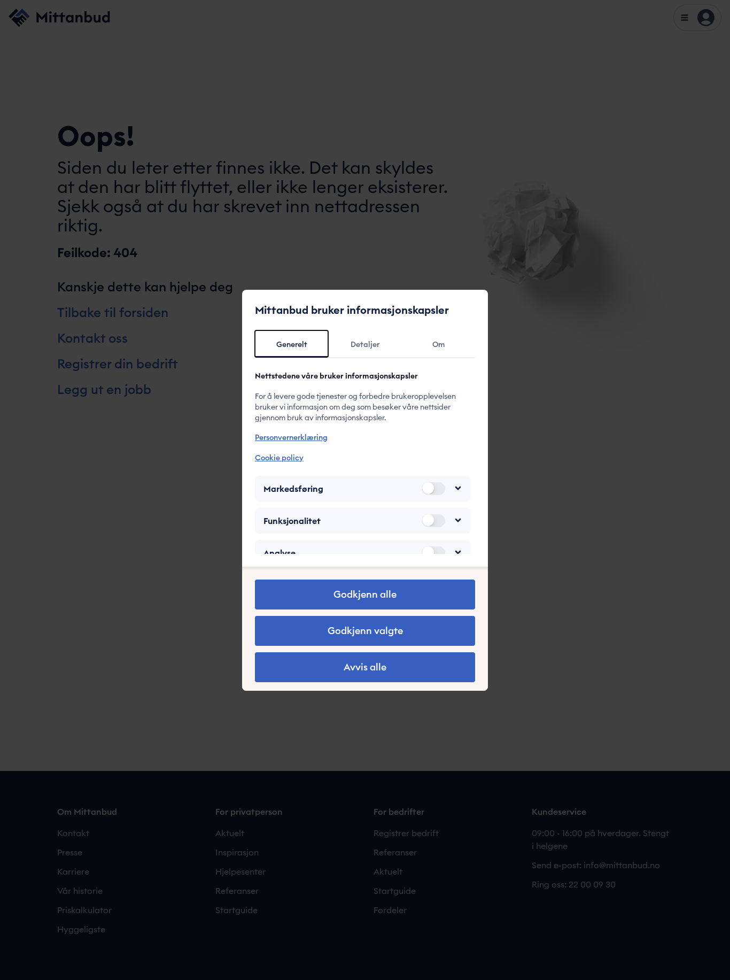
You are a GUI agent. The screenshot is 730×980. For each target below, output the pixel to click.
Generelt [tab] (291, 344)
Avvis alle (365, 667)
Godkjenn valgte (365, 630)
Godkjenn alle (365, 594)
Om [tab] (438, 344)
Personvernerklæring (291, 437)
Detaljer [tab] (365, 344)
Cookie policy (279, 457)
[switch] (433, 488)
